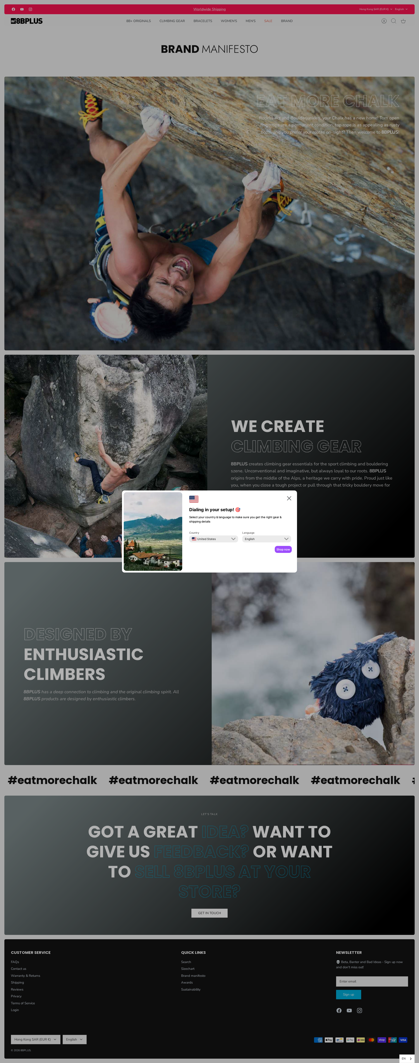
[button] (289, 499)
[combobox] (204, 539)
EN (404, 1059)
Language (248, 532)
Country (194, 532)
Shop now (283, 549)
